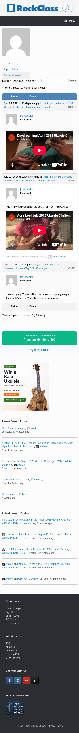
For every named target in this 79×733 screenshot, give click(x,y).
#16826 (71, 107)
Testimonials (12, 623)
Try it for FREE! (39, 350)
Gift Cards (11, 619)
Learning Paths (13, 654)
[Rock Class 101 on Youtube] (26, 680)
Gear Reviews (13, 657)
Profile (7, 63)
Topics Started (11, 69)
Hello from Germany (12, 428)
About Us (10, 647)
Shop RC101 (12, 615)
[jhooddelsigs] (16, 58)
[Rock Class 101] (39, 8)
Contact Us (11, 650)
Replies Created (12, 75)
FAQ (8, 643)
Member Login (13, 608)
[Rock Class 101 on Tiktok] (35, 680)
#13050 (71, 180)
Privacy (51, 726)
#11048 (71, 268)
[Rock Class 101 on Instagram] (17, 680)
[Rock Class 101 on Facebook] (9, 680)
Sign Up (10, 612)
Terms (60, 726)
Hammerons (8, 494)
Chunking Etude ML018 (14, 479)
